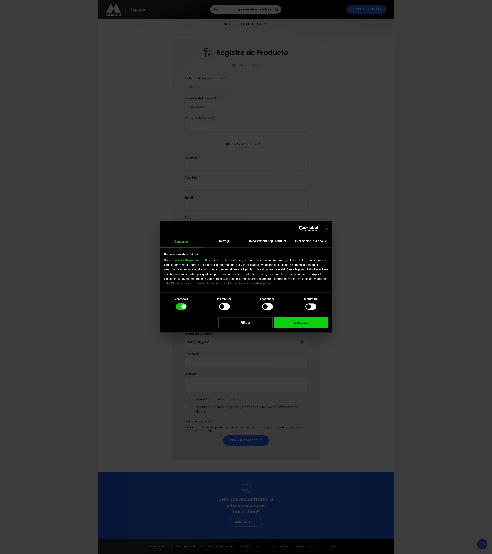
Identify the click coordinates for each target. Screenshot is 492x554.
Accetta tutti (301, 322)
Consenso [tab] (181, 241)
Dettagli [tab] (224, 241)
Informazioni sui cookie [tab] (311, 241)
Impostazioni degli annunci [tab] (267, 241)
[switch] (224, 307)
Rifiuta (245, 322)
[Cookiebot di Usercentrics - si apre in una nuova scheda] (301, 228)
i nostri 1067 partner (186, 260)
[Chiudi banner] (327, 228)
